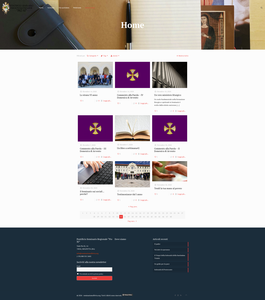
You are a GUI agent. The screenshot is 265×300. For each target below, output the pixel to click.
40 (140, 217)
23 (167, 213)
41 (144, 217)
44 (155, 217)
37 (129, 217)
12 (125, 213)
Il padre (157, 244)
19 (152, 213)
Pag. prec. (133, 206)
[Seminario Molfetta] (18, 8)
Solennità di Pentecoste (163, 269)
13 (129, 213)
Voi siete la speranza (162, 250)
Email (78, 266)
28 (94, 217)
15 (136, 213)
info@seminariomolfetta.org (87, 253)
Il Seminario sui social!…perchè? (92, 192)
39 (136, 217)
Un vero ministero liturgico (167, 95)
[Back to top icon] (186, 295)
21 (159, 213)
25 (175, 213)
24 (171, 213)
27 (182, 213)
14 (132, 213)
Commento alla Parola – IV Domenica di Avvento (130, 96)
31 (106, 217)
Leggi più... (107, 101)
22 (163, 213)
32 (109, 217)
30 (102, 217)
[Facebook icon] (175, 295)
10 (117, 213)
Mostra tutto (183, 56)
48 (171, 217)
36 (125, 217)
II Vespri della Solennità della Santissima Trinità (169, 256)
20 (155, 213)
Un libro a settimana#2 (128, 148)
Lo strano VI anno (89, 95)
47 (167, 217)
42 (148, 217)
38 (132, 217)
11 (121, 213)
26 (178, 213)
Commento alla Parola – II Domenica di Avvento (167, 150)
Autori (115, 56)
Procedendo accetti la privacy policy (91, 274)
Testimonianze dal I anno (129, 194)
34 (117, 217)
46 (163, 217)
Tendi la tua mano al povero (168, 188)
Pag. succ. (131, 221)
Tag (104, 56)
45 (159, 217)
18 (148, 213)
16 (140, 213)
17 (144, 213)
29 (98, 217)
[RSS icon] (181, 295)
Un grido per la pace (161, 264)
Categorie (92, 56)
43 (152, 217)
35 (121, 217)
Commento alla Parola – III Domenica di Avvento (93, 150)
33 (113, 217)
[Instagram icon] (178, 295)
